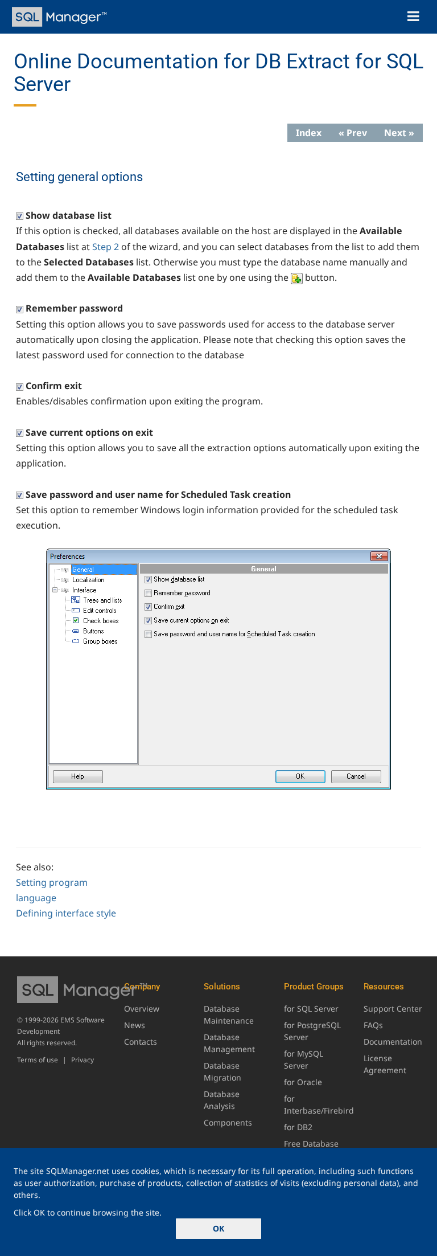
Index (308, 132)
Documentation (393, 1041)
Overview (141, 1008)
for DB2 (298, 1127)
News (134, 1025)
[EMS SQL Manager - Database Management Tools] (60, 17)
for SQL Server (311, 1008)
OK (218, 1228)
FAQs (373, 1025)
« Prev (353, 132)
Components (228, 1122)
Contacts (140, 1041)
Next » (399, 132)
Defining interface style (66, 913)
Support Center (393, 1008)
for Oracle (303, 1082)
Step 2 (105, 246)
